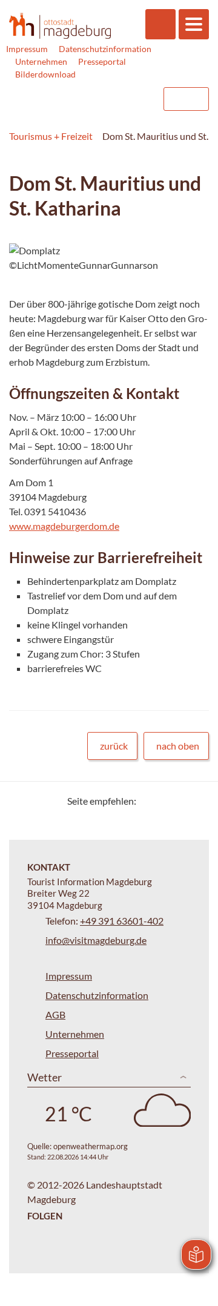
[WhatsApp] (195, 800)
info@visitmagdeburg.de (96, 940)
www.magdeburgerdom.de (64, 526)
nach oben (177, 745)
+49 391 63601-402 (122, 920)
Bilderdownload (45, 74)
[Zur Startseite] (60, 25)
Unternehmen (41, 61)
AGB (55, 1014)
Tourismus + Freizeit (51, 136)
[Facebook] (165, 800)
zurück (114, 745)
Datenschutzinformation (105, 49)
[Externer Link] (76, 99)
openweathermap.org (90, 1146)
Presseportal (102, 61)
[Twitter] (149, 800)
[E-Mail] (180, 800)
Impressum (27, 49)
